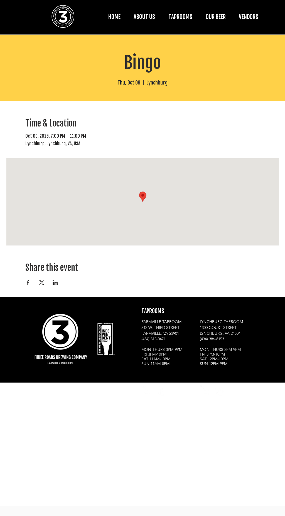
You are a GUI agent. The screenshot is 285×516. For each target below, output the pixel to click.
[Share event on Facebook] (28, 282)
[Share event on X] (41, 282)
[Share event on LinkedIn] (55, 282)
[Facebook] (160, 390)
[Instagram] (146, 390)
